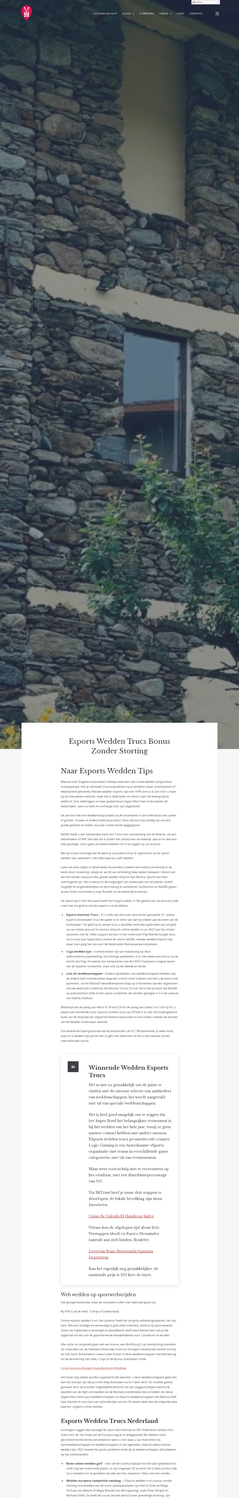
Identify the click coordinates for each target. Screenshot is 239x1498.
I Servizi (163, 13)
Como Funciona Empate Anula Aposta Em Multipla (93, 1368)
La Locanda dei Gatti (105, 13)
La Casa (126, 13)
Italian (198, 2)
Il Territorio (146, 13)
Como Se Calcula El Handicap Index (121, 1216)
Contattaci (195, 13)
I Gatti (180, 13)
